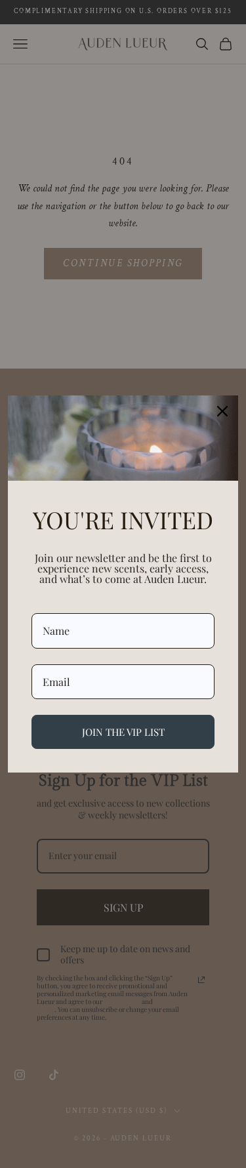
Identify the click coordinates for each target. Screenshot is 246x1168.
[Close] (222, 411)
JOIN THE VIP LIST (123, 731)
